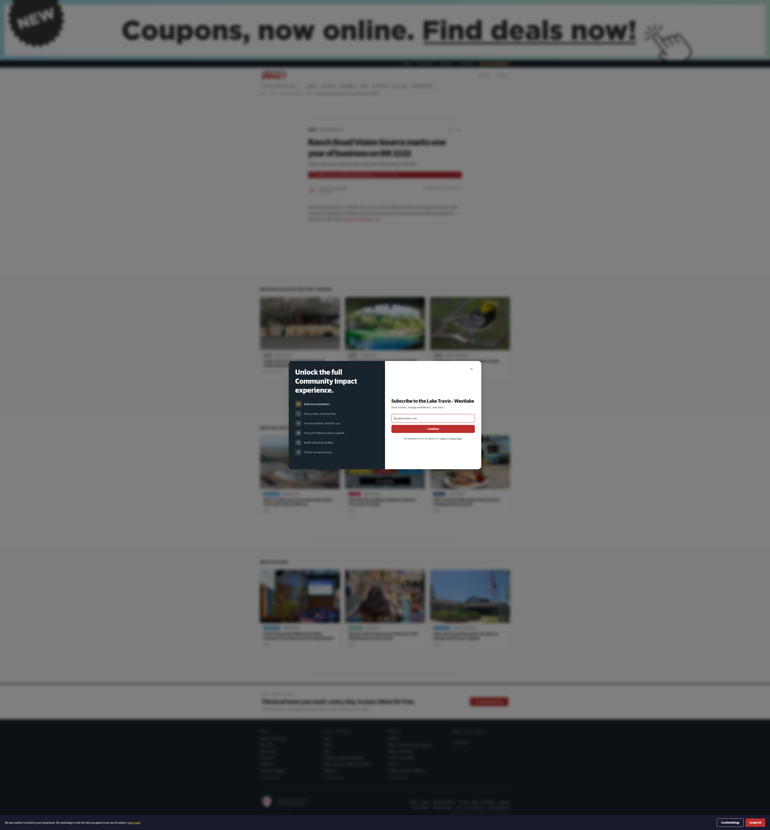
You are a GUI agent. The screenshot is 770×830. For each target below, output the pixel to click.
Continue (433, 429)
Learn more (134, 822)
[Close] (471, 369)
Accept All (755, 822)
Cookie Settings (730, 822)
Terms (443, 438)
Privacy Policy (456, 438)
